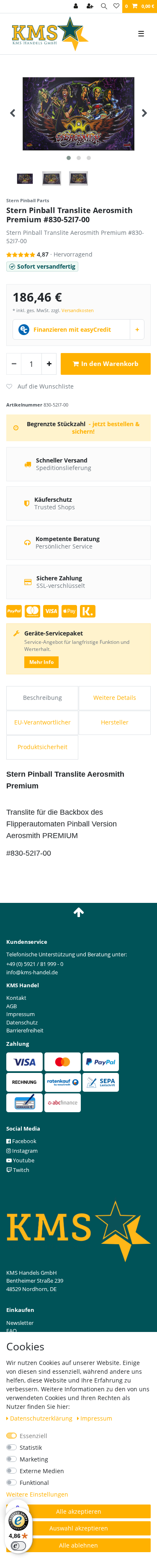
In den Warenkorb (110, 363)
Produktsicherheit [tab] (42, 747)
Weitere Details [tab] (114, 697)
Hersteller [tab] (115, 722)
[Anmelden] (76, 6)
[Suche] (104, 6)
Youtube (23, 1160)
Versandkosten (78, 310)
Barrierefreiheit (25, 1030)
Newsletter (19, 1323)
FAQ (11, 1330)
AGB (11, 1006)
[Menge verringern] (13, 364)
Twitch (20, 1170)
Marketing (34, 1459)
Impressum (96, 1418)
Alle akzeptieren (78, 1511)
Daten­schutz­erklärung (42, 1418)
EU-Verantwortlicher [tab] (42, 722)
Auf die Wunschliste (40, 386)
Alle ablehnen (78, 1545)
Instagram (24, 1150)
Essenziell (33, 1436)
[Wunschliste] (116, 6)
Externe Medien (42, 1471)
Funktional (34, 1483)
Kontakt (16, 997)
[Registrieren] (91, 6)
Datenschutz (22, 1022)
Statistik (31, 1447)
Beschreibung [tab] (42, 697)
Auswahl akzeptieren (78, 1528)
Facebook (23, 1141)
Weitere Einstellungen (37, 1494)
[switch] (18, 1545)
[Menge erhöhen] (49, 364)
